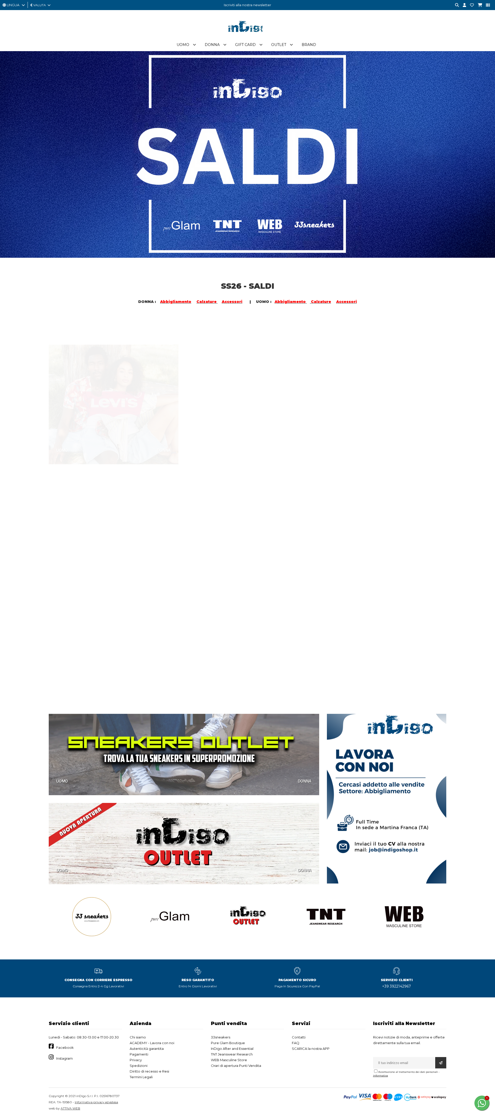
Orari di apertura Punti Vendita (236, 1066)
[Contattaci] (470, 5)
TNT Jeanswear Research (232, 1054)
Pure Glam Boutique (228, 1043)
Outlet (278, 44)
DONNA (164, 426)
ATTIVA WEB (70, 1108)
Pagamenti (139, 1054)
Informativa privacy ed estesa (96, 1102)
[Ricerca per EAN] (486, 5)
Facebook (65, 1047)
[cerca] (455, 5)
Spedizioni (138, 1066)
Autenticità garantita (147, 1048)
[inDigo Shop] (247, 36)
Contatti (299, 1037)
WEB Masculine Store (229, 1060)
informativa (380, 1075)
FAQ (295, 1043)
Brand (309, 44)
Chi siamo (138, 1037)
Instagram (64, 1058)
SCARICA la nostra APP (310, 1048)
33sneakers (220, 1037)
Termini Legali (141, 1077)
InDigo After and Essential (232, 1048)
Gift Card (245, 44)
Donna (212, 44)
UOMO (62, 426)
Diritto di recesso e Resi (149, 1071)
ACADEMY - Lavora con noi (152, 1043)
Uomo (183, 44)
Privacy (136, 1060)
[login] (462, 5)
